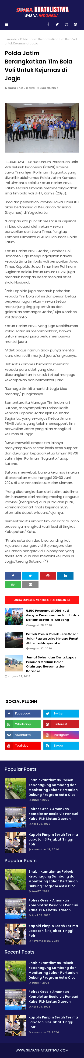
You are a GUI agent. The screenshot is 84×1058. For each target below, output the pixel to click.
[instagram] (66, 24)
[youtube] (23, 745)
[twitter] (57, 24)
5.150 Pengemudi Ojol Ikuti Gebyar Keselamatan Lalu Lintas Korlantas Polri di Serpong (52, 615)
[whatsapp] (23, 724)
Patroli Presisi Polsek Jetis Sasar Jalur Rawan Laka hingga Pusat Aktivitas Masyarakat (52, 638)
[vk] (23, 735)
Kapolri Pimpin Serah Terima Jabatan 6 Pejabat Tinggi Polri (53, 839)
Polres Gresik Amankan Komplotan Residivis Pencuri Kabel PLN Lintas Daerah (53, 814)
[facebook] (48, 24)
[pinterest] (75, 24)
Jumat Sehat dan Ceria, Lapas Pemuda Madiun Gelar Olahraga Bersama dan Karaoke (51, 664)
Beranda (11, 39)
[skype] (61, 745)
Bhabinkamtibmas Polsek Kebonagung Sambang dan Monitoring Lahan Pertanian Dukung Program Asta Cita (53, 787)
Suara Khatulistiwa (21, 88)
